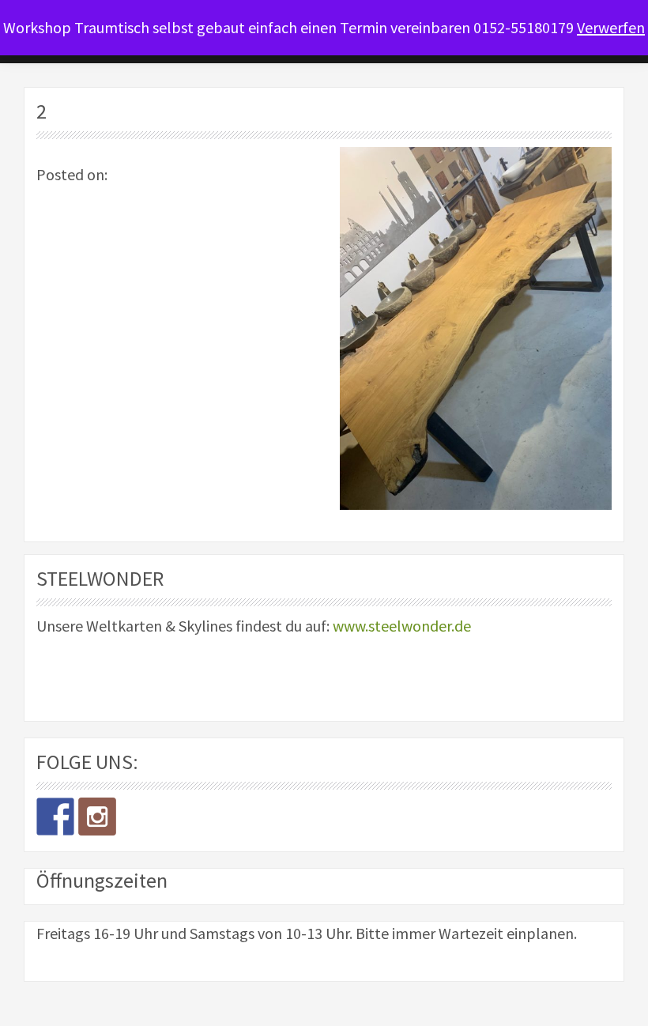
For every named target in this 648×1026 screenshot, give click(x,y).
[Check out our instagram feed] (97, 817)
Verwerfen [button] (611, 27)
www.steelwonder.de (402, 626)
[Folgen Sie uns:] (55, 817)
